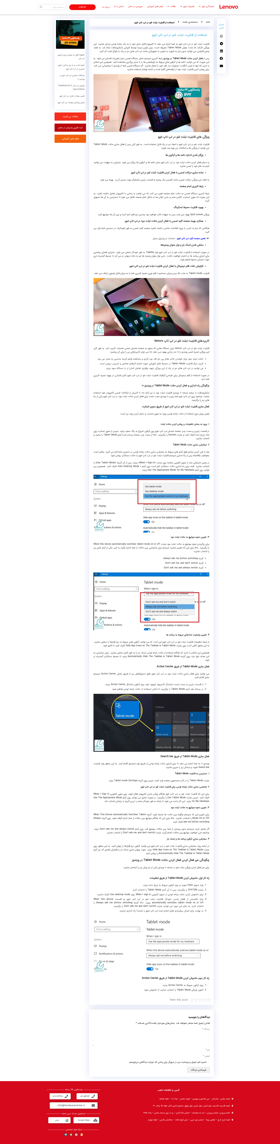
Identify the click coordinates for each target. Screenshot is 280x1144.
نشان (57, 1120)
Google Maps (84, 1120)
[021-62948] (66, 1096)
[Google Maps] (95, 1120)
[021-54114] (93, 1096)
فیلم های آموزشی (155, 6)
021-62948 (58, 1096)
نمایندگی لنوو (208, 6)
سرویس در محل (135, 6)
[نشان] (66, 1120)
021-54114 (85, 1096)
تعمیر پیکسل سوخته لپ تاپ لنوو (71, 102)
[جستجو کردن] (41, 7)
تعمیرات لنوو (189, 6)
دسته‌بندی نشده (190, 22)
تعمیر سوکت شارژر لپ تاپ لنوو (72, 96)
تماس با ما (119, 6)
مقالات (173, 6)
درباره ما (106, 7)
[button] (221, 36)
